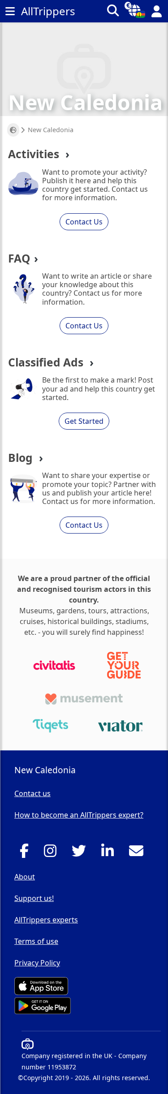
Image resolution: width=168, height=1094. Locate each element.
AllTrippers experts (46, 920)
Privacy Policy (37, 963)
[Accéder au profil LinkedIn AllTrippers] (110, 853)
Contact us (32, 793)
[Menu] (10, 11)
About (24, 877)
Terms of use (36, 941)
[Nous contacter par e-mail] (138, 853)
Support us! (34, 898)
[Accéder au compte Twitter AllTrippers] (81, 853)
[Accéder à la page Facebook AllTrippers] (27, 853)
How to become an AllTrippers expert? (78, 815)
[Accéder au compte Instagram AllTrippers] (52, 853)
